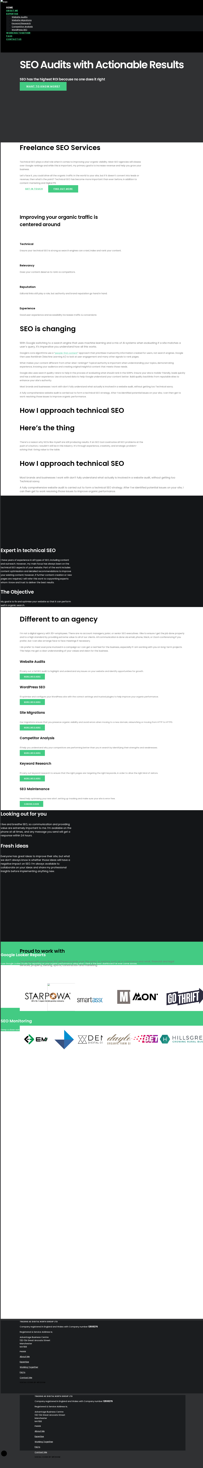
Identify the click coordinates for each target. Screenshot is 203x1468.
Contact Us (14, 39)
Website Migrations (22, 20)
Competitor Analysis (22, 26)
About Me (12, 10)
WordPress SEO (19, 29)
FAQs (9, 36)
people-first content (66, 353)
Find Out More (63, 188)
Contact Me (26, 1377)
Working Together (18, 32)
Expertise (12, 13)
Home (9, 7)
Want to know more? (43, 86)
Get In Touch (34, 188)
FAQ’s (22, 1372)
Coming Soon (31, 804)
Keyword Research (21, 23)
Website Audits (19, 17)
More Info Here (32, 676)
